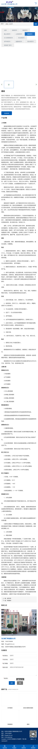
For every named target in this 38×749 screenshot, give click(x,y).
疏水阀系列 (30, 41)
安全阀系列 (21, 38)
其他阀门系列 (7, 45)
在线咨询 (6, 113)
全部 (5, 30)
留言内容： (5, 667)
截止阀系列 (7, 34)
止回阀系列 (19, 34)
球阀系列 (24, 30)
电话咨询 (5, 748)
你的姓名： (5, 655)
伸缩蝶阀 (9, 600)
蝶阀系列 (29, 34)
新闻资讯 (24, 748)
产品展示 (14, 748)
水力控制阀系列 (8, 38)
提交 (12, 683)
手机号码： (5, 659)
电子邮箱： (5, 663)
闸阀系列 (14, 30)
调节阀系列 (7, 41)
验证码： (6, 678)
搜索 (36, 24)
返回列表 (9, 598)
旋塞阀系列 (19, 41)
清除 (20, 683)
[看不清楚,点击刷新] (20, 679)
